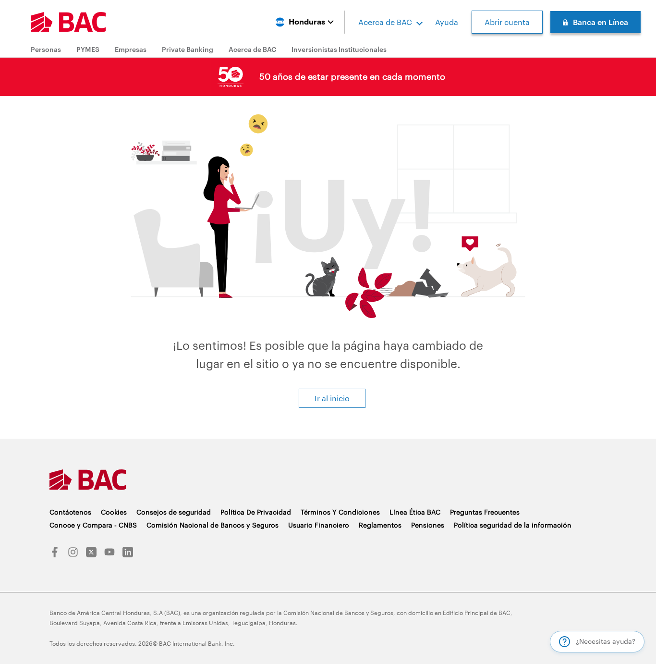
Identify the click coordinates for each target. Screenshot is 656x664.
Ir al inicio (332, 398)
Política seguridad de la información (512, 525)
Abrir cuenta (507, 21)
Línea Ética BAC (414, 512)
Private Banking (187, 49)
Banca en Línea (600, 21)
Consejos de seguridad (173, 512)
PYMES (87, 49)
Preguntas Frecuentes (485, 512)
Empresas (130, 49)
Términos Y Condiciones (340, 512)
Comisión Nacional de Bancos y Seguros (212, 525)
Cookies (114, 512)
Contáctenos (70, 512)
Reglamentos (380, 525)
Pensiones (427, 525)
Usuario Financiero (318, 525)
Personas (46, 49)
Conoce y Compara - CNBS (93, 525)
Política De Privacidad (255, 512)
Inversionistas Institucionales (339, 49)
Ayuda (446, 21)
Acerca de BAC (385, 21)
